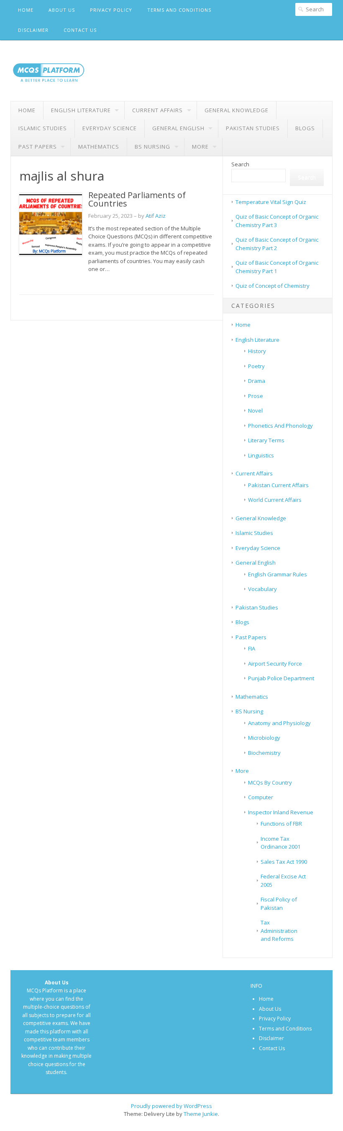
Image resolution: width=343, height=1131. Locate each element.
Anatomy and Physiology (279, 723)
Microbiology (264, 737)
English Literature (81, 110)
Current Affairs (157, 110)
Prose (255, 396)
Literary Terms (266, 440)
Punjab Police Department (281, 678)
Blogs (305, 128)
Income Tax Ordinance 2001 (280, 843)
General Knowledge (237, 110)
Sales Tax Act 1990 (284, 861)
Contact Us (80, 30)
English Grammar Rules (277, 574)
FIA (251, 648)
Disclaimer (33, 30)
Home (25, 10)
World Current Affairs (275, 500)
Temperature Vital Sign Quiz (270, 202)
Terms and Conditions (179, 10)
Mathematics (98, 146)
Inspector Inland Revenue (280, 812)
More (200, 146)
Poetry (256, 366)
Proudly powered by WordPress (171, 1106)
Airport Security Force (275, 663)
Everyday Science (109, 128)
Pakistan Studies (253, 128)
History (257, 351)
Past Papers (37, 146)
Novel (255, 410)
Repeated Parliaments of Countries (137, 199)
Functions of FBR (281, 823)
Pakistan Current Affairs (278, 485)
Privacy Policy (111, 10)
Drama (256, 381)
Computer (260, 797)
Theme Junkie (201, 1114)
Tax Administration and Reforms (279, 930)
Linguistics (261, 455)
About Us (62, 10)
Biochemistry (264, 753)
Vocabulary (262, 589)
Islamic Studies (42, 128)
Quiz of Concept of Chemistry (272, 285)
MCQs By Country (270, 782)
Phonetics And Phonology (280, 425)
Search (240, 164)
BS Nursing (152, 146)
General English (178, 128)
